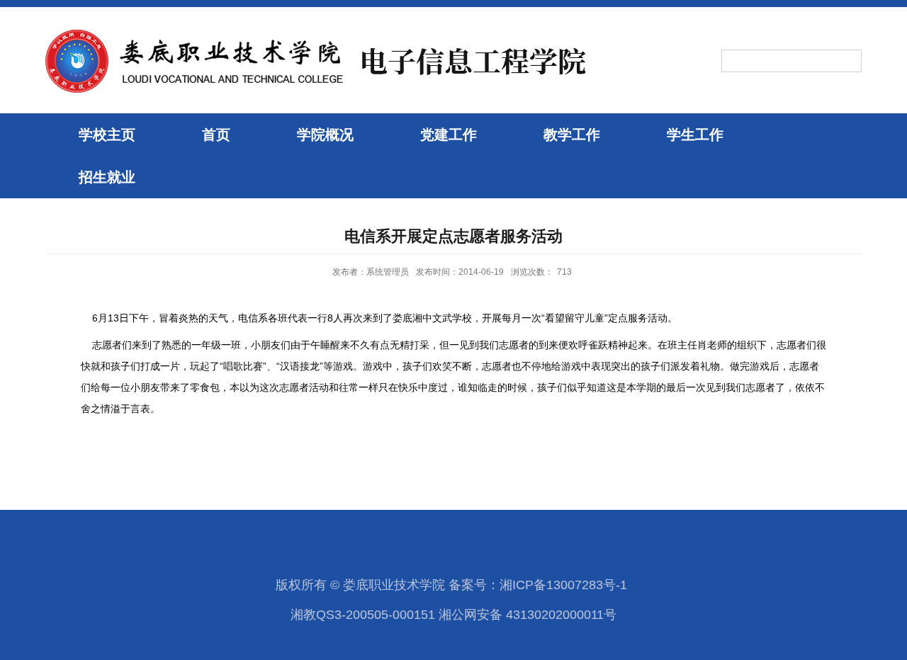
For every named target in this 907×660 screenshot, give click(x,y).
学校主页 (107, 134)
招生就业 (107, 177)
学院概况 (325, 134)
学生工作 (695, 134)
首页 (216, 134)
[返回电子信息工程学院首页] (319, 30)
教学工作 (571, 134)
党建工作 (448, 134)
